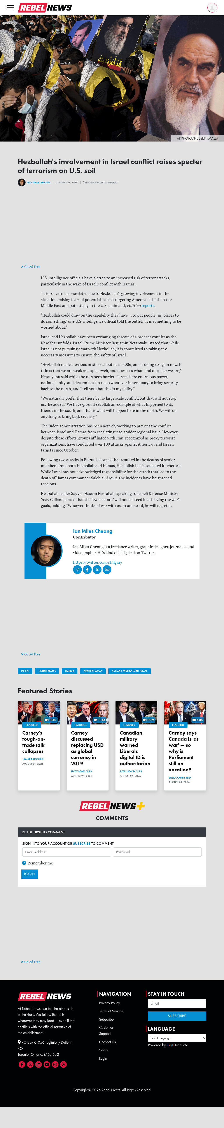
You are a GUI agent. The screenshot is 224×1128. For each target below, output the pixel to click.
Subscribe (106, 1019)
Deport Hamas (93, 671)
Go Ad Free (31, 267)
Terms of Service (111, 1011)
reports (147, 305)
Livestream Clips (81, 771)
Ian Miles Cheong (38, 182)
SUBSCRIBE (81, 843)
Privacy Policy (109, 1003)
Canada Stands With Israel (129, 671)
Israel (25, 671)
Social (103, 1050)
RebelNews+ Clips (131, 771)
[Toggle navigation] (10, 7)
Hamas (69, 671)
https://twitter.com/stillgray (97, 562)
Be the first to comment (101, 182)
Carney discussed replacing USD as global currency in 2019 (87, 748)
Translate (181, 1045)
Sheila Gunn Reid (180, 777)
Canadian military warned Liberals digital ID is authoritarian (135, 748)
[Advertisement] (112, 233)
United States (47, 671)
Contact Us (107, 1042)
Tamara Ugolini (32, 759)
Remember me (40, 863)
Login (103, 1058)
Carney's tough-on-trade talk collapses (33, 742)
